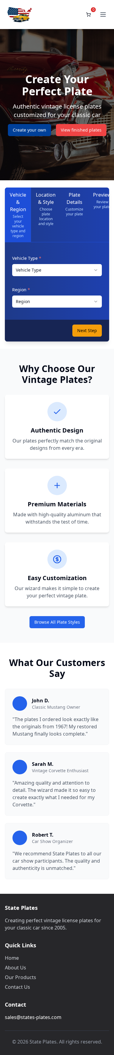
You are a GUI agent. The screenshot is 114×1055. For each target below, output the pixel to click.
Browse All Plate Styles (57, 622)
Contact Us (17, 987)
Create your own (29, 130)
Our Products (20, 977)
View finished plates (81, 130)
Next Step (87, 330)
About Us (15, 967)
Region (21, 289)
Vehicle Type (26, 258)
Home (12, 958)
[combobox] (57, 270)
